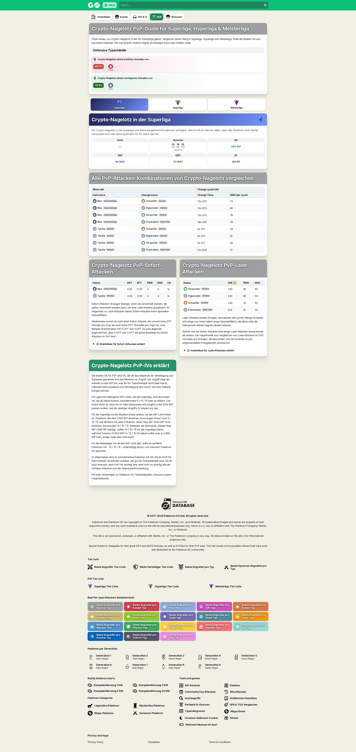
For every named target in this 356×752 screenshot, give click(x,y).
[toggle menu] (265, 5)
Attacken (176, 16)
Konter (124, 16)
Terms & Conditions (220, 742)
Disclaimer (154, 742)
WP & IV (142, 16)
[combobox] (190, 5)
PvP (159, 16)
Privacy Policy (95, 742)
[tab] (119, 104)
